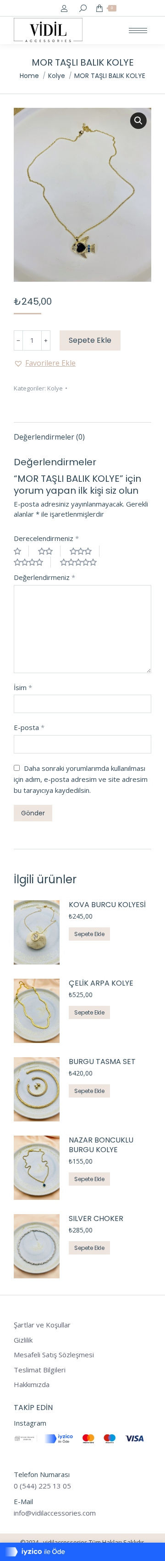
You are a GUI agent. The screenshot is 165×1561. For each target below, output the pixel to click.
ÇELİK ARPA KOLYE (101, 983)
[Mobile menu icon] (138, 30)
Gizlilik (23, 1340)
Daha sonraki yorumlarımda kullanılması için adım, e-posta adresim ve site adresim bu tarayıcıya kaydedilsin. (81, 779)
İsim (23, 687)
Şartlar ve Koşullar (42, 1325)
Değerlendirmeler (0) (49, 437)
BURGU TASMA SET (102, 1062)
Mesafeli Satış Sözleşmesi (54, 1354)
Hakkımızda (32, 1384)
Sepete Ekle (90, 340)
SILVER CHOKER (96, 1219)
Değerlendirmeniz (44, 577)
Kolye (55, 388)
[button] (45, 362)
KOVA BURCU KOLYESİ (107, 905)
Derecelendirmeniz (46, 538)
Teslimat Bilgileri (40, 1370)
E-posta (29, 727)
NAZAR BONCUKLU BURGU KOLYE (101, 1145)
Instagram (30, 1422)
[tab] (82, 432)
